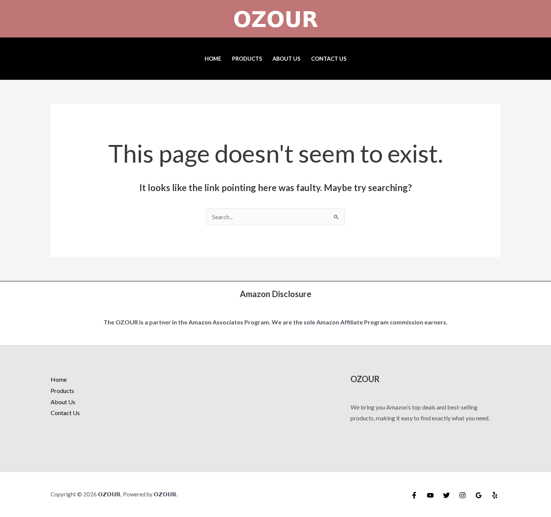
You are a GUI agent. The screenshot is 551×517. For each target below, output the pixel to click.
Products (247, 58)
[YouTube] (430, 495)
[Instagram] (462, 495)
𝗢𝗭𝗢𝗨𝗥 (275, 18)
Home (213, 58)
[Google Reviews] (478, 495)
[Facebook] (414, 495)
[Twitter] (446, 495)
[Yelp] (494, 495)
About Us (286, 58)
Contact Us (328, 58)
